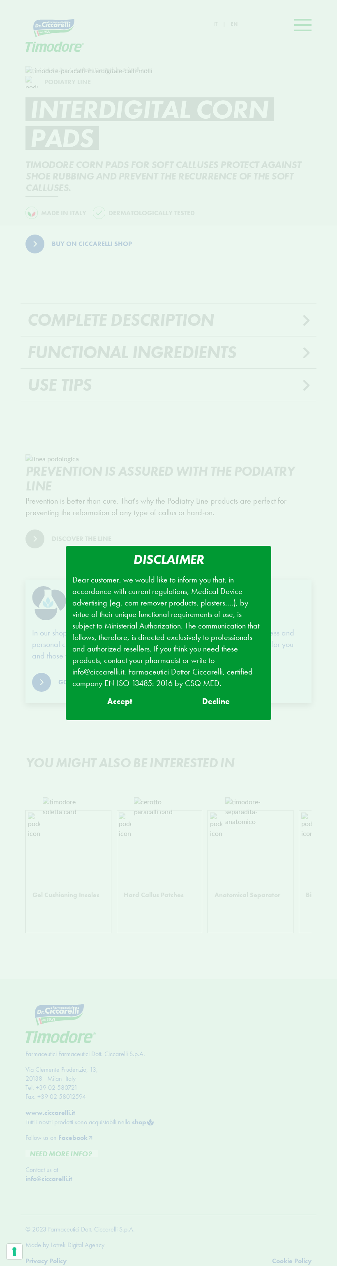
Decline (216, 701)
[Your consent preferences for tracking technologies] (14, 1251)
